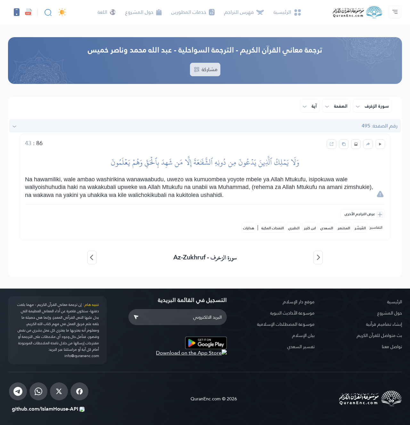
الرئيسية (394, 302)
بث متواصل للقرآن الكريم (379, 335)
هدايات (248, 228)
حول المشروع (389, 313)
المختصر (344, 228)
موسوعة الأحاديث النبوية (292, 313)
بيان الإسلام (303, 335)
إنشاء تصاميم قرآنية (384, 324)
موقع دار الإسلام (299, 302)
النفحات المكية (272, 228)
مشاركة (209, 69)
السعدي (326, 228)
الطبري (293, 228)
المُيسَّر (360, 228)
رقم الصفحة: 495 (380, 125)
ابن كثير (310, 228)
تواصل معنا (392, 346)
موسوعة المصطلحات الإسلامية (286, 324)
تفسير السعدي (301, 346)
